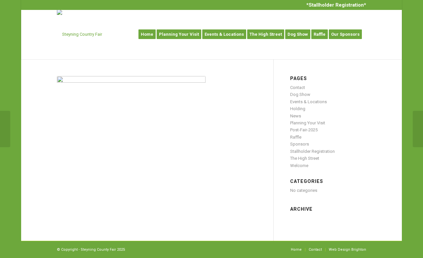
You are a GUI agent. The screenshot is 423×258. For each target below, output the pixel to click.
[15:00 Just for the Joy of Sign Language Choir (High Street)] (418, 129)
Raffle (295, 137)
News (295, 115)
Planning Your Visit (307, 122)
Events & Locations (308, 101)
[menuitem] (334, 5)
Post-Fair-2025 (304, 129)
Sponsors (299, 144)
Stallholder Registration (312, 151)
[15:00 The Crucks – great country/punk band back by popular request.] (5, 129)
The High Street (304, 158)
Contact (297, 87)
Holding (297, 108)
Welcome (299, 165)
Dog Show (300, 94)
